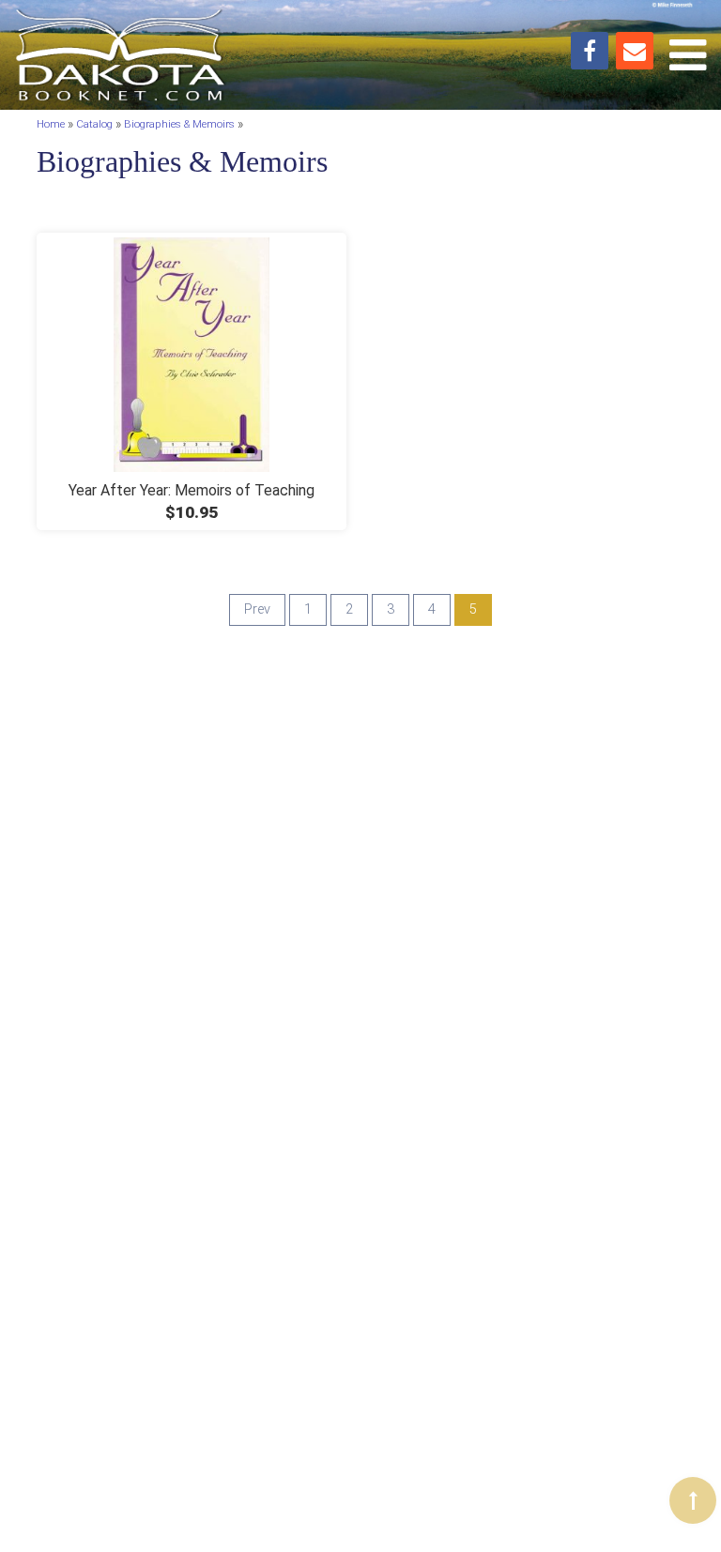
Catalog (94, 124)
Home (51, 124)
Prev (257, 609)
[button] (692, 1500)
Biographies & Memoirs (179, 124)
